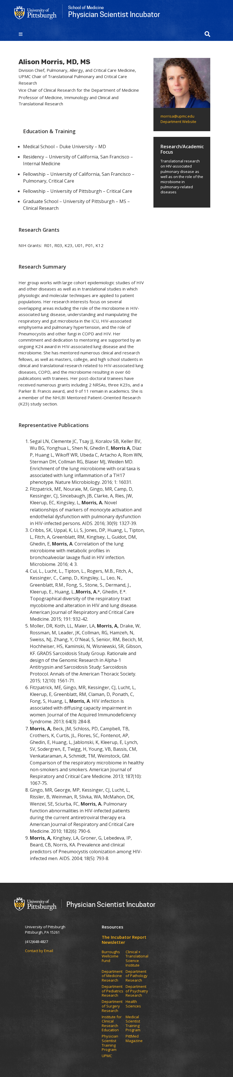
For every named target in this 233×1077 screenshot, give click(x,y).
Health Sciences (133, 1003)
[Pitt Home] (35, 12)
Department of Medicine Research (112, 976)
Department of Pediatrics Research (112, 991)
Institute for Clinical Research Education (112, 1023)
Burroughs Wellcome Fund (111, 956)
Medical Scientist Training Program (133, 1023)
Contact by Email (39, 950)
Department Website (178, 121)
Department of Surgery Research (112, 1006)
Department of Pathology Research (136, 976)
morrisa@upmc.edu (177, 116)
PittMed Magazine (134, 1038)
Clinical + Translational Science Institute (137, 958)
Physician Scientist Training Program (110, 1043)
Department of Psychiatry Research (137, 991)
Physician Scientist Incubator (110, 904)
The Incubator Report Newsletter (124, 939)
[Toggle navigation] (21, 34)
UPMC (107, 1056)
